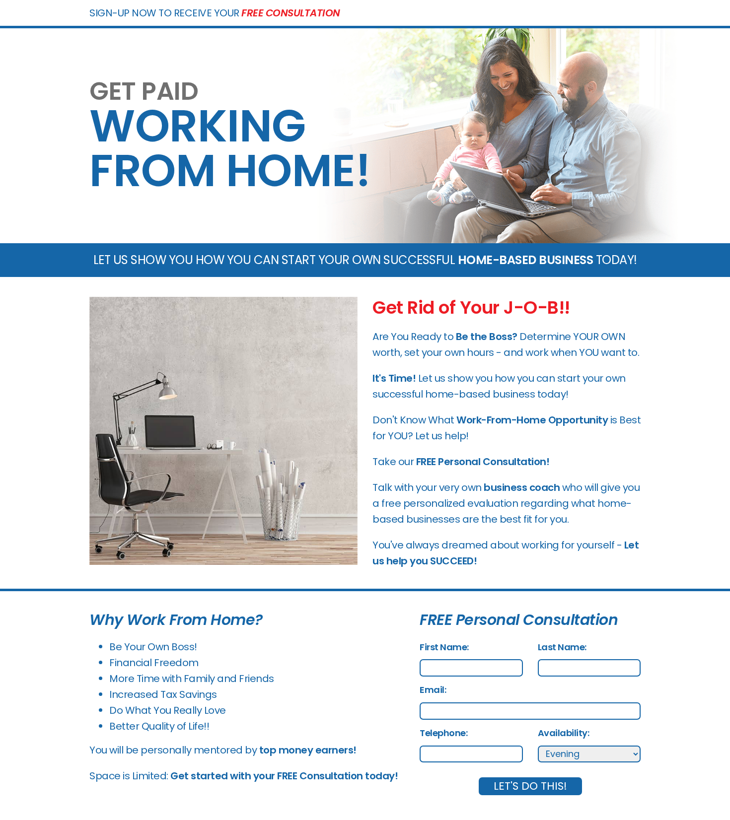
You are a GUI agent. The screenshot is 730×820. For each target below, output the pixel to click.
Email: (433, 689)
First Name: (444, 647)
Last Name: (562, 647)
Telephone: (443, 733)
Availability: (563, 733)
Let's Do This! (530, 786)
